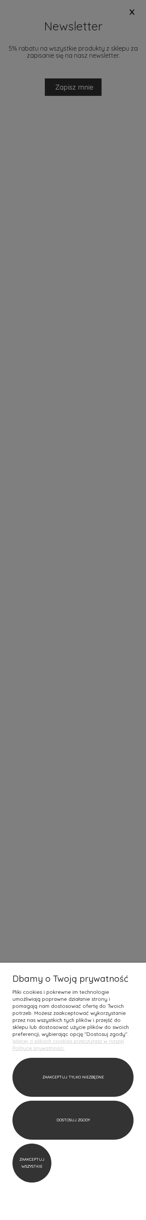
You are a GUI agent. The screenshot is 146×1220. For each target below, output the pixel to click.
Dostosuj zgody (73, 1120)
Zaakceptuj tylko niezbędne (73, 1077)
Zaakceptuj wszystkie (31, 1163)
